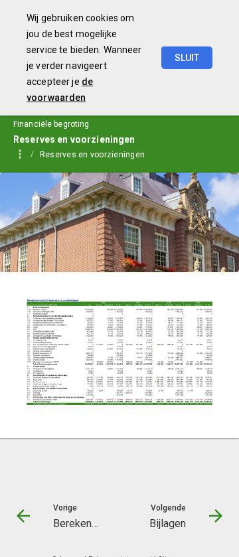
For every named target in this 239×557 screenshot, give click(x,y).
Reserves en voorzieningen (92, 154)
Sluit (187, 57)
